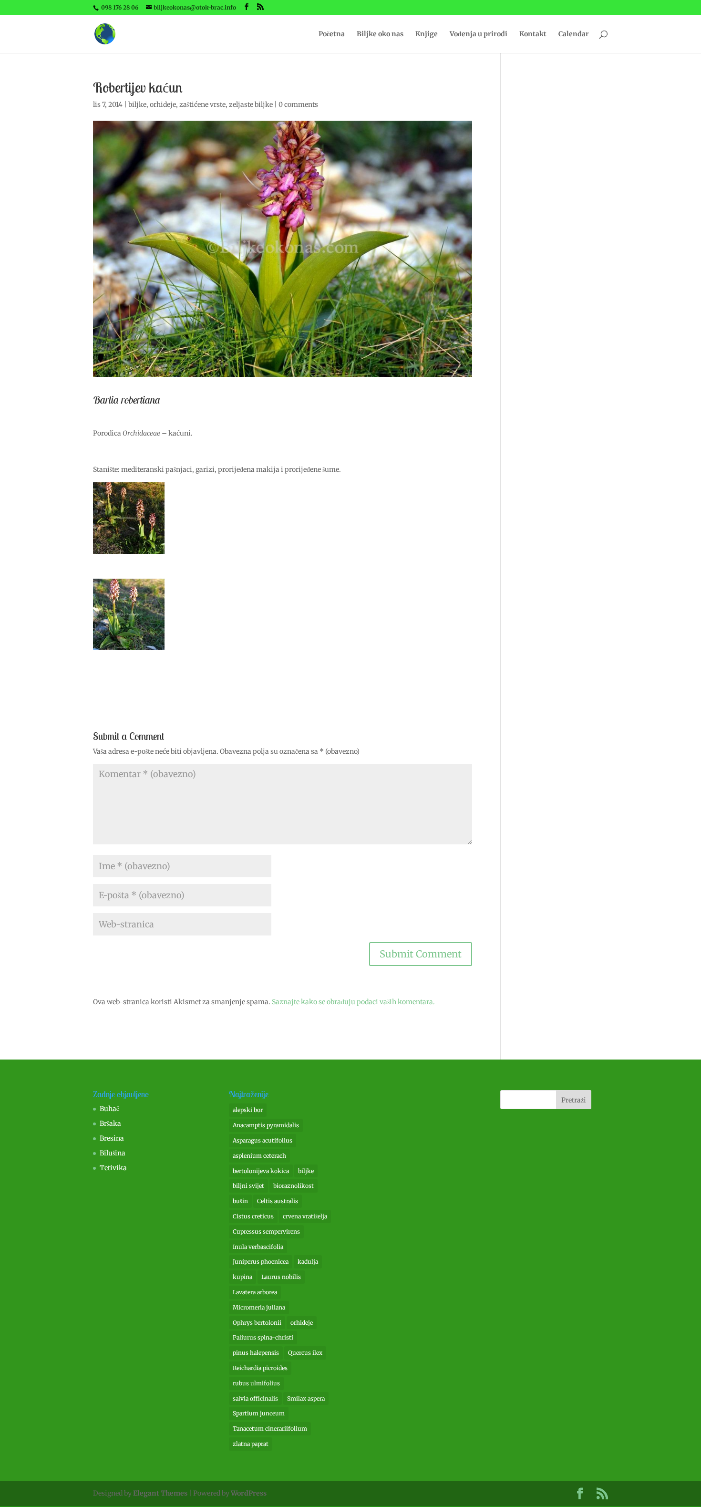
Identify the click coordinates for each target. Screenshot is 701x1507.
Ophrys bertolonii (257, 1322)
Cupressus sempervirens (266, 1231)
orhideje (163, 104)
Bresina (112, 1138)
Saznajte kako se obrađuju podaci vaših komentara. (353, 1002)
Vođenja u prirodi (478, 34)
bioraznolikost (293, 1185)
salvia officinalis (255, 1398)
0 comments (298, 104)
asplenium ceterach (259, 1155)
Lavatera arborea (255, 1292)
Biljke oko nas (380, 34)
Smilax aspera (306, 1398)
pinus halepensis (256, 1352)
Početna (332, 34)
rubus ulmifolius (256, 1383)
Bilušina (112, 1153)
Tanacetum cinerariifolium (270, 1428)
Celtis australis (277, 1201)
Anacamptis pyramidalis (266, 1125)
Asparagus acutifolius (262, 1140)
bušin (240, 1201)
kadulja (308, 1261)
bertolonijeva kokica (261, 1170)
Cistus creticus (253, 1216)
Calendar (573, 34)
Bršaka (110, 1123)
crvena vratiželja (305, 1216)
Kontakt (532, 34)
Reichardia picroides (260, 1368)
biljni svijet (248, 1185)
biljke (137, 104)
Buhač (109, 1108)
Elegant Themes (160, 1493)
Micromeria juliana (259, 1307)
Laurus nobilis (281, 1276)
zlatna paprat (250, 1443)
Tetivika (113, 1168)
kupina (242, 1276)
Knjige (426, 34)
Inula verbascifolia (258, 1246)
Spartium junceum (259, 1413)
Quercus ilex (305, 1352)
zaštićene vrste (202, 104)
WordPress (249, 1493)
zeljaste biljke (251, 104)
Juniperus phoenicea (261, 1261)
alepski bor (248, 1109)
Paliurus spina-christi (263, 1337)
